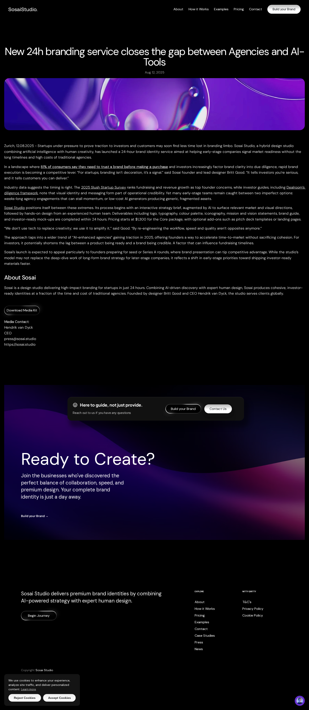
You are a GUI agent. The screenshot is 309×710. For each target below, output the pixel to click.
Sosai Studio (14, 207)
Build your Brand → (34, 516)
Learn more (28, 689)
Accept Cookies (59, 698)
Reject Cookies (25, 698)
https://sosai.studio (20, 344)
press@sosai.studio (20, 338)
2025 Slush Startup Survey (103, 187)
